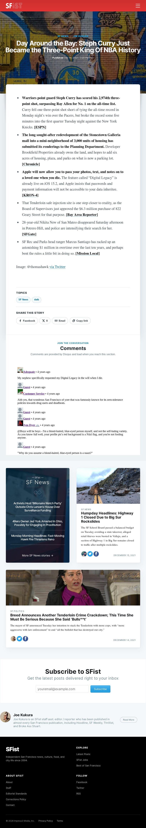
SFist (12, 749)
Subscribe (100, 689)
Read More (128, 719)
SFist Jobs (82, 759)
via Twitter (57, 266)
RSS (78, 793)
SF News (63, 36)
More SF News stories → (37, 555)
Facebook (81, 782)
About (9, 782)
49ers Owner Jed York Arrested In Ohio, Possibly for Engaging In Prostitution (37, 523)
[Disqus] (73, 410)
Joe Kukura (81, 36)
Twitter (80, 787)
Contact (10, 805)
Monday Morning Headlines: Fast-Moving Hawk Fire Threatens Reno (37, 537)
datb (36, 299)
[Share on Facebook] (96, 554)
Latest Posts (83, 754)
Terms (60, 820)
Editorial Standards (16, 793)
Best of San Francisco (88, 765)
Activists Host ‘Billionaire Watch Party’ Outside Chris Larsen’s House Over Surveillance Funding (38, 506)
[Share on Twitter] (90, 554)
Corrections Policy (16, 799)
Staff (8, 787)
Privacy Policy (45, 820)
